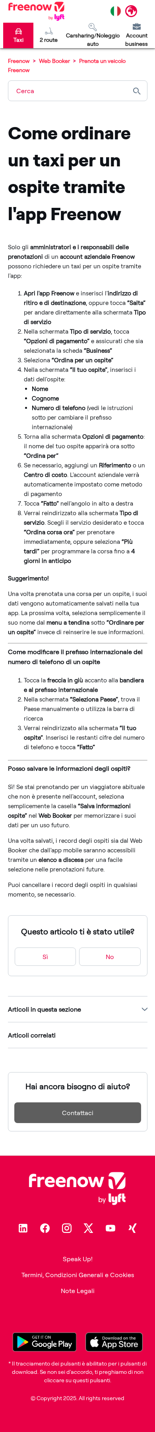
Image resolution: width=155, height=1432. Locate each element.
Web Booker (54, 60)
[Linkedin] (23, 1228)
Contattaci (77, 1113)
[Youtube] (110, 1228)
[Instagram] (67, 1228)
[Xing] (132, 1228)
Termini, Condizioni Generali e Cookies (77, 1275)
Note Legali (78, 1291)
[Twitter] (89, 1228)
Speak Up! (78, 1259)
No (110, 957)
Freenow (19, 60)
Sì (45, 957)
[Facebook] (45, 1228)
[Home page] (36, 11)
